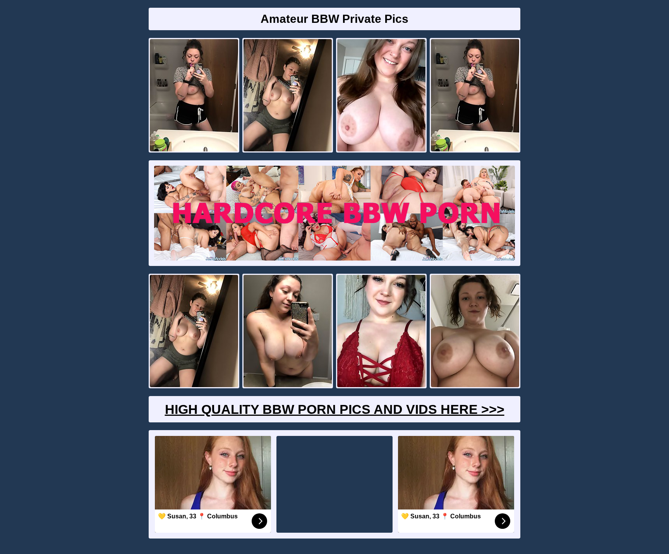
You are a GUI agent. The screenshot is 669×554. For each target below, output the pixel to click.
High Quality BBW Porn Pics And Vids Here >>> (334, 409)
